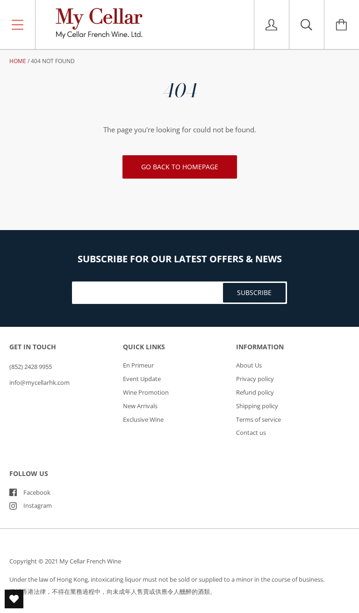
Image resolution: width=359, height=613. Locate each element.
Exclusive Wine (143, 419)
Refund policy (255, 392)
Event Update (142, 379)
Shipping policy (257, 406)
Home (17, 61)
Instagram (37, 505)
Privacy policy (255, 379)
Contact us (251, 432)
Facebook (36, 492)
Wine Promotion (146, 392)
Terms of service (258, 419)
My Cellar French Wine (90, 561)
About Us (249, 365)
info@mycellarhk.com (39, 382)
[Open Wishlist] (14, 599)
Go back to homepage (179, 166)
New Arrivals (140, 406)
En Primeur (138, 365)
